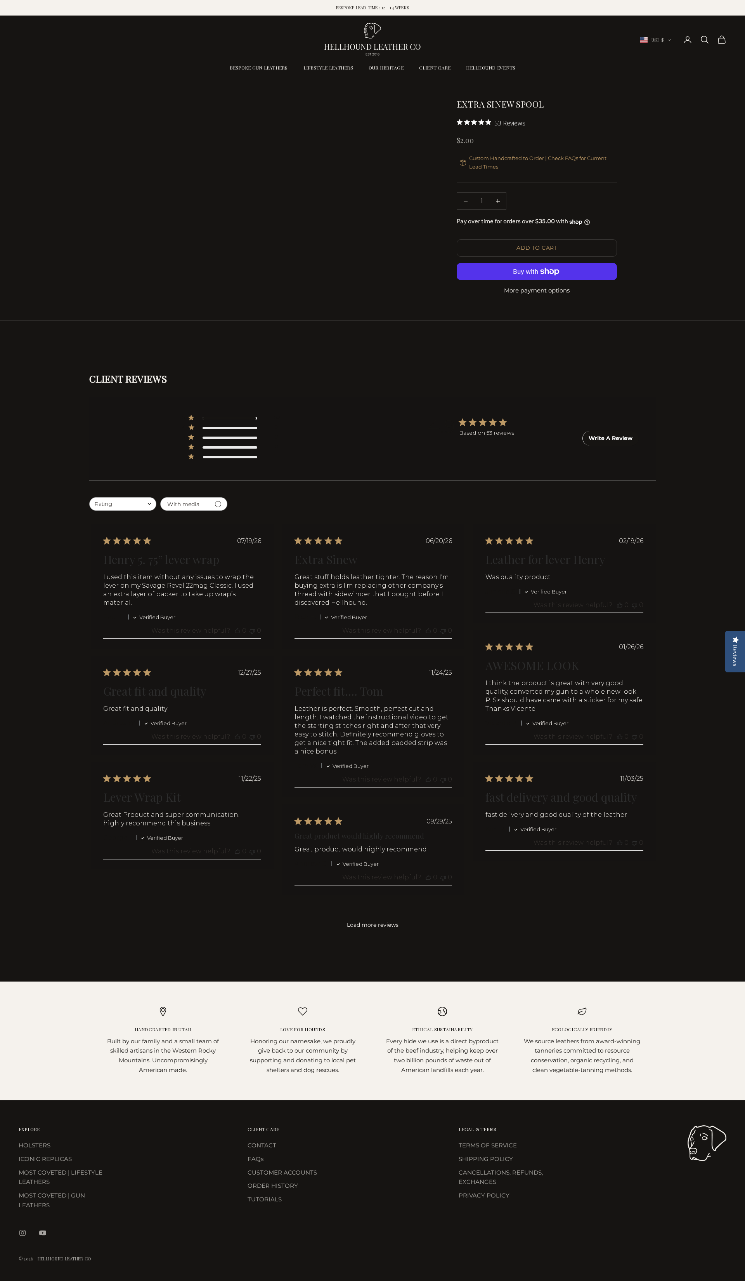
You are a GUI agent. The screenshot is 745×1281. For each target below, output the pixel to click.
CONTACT (262, 1145)
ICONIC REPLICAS (45, 1159)
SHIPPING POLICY (486, 1159)
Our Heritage (386, 67)
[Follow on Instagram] (22, 1233)
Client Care (435, 67)
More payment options (537, 290)
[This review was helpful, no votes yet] (237, 630)
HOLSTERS (34, 1145)
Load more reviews (372, 924)
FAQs (255, 1159)
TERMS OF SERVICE (488, 1145)
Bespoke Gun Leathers (259, 67)
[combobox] (122, 504)
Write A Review (610, 438)
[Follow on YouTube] (43, 1233)
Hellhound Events (490, 67)
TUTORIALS (265, 1199)
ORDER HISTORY (273, 1185)
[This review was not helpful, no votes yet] (252, 630)
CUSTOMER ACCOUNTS (282, 1172)
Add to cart (536, 247)
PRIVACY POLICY (484, 1195)
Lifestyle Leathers (328, 67)
